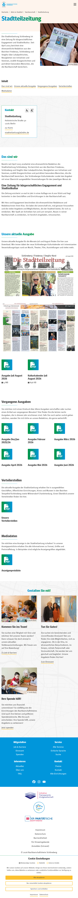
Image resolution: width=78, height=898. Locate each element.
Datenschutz (40, 834)
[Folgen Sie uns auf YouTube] (44, 782)
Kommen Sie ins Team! (14, 627)
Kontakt (58, 770)
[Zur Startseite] (9, 4)
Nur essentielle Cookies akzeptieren (39, 883)
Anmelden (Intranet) (40, 846)
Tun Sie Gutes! (49, 627)
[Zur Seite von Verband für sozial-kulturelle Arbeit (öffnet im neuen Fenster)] (39, 807)
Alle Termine (58, 747)
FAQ (20, 774)
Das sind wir (7, 86)
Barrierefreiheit (40, 838)
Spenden (20, 755)
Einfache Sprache (58, 751)
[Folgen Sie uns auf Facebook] (33, 782)
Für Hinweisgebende (40, 842)
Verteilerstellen (65, 86)
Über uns (20, 770)
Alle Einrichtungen (58, 774)
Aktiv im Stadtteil (17, 12)
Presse (58, 766)
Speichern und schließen (39, 889)
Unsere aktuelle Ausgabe (25, 86)
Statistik (42, 863)
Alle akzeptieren (39, 877)
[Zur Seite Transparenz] (39, 795)
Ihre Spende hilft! (11, 699)
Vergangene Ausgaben (47, 86)
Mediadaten (7, 91)
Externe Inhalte (54, 863)
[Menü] (74, 4)
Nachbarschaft (30, 12)
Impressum (40, 830)
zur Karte (9, 128)
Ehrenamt (20, 751)
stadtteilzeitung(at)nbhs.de (17, 133)
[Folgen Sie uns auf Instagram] (39, 782)
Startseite (5, 12)
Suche (58, 755)
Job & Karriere (20, 747)
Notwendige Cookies (28, 863)
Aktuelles (20, 766)
